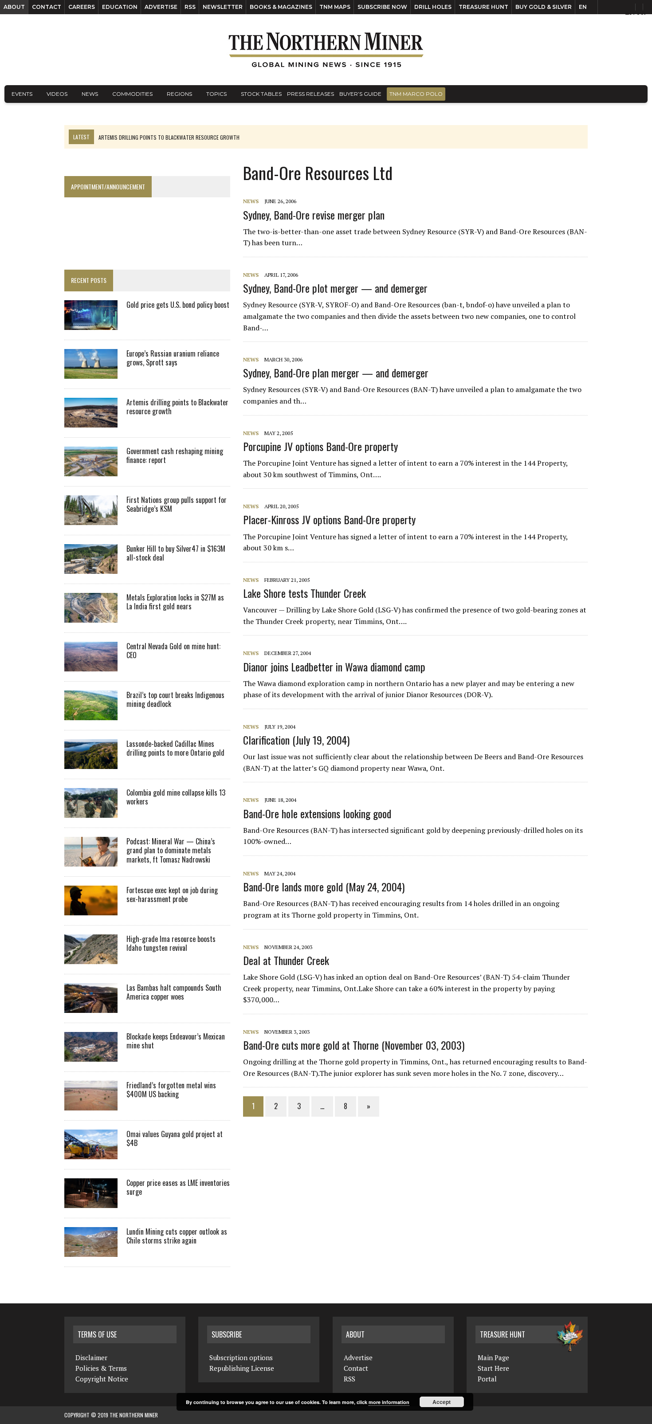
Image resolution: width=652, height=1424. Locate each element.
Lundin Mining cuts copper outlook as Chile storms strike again (176, 1236)
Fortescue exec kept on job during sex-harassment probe (172, 895)
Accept (441, 1402)
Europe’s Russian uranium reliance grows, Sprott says (172, 358)
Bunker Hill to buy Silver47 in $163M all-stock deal (175, 553)
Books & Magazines (281, 7)
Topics (216, 93)
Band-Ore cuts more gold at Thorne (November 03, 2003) (353, 1045)
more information (389, 1402)
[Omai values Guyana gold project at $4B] (91, 1153)
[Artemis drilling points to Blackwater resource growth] (91, 421)
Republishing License (241, 1368)
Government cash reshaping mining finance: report (174, 456)
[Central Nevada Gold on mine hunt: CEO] (91, 665)
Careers (81, 7)
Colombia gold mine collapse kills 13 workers (175, 797)
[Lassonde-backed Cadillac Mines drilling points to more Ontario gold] (91, 763)
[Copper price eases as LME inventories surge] (91, 1202)
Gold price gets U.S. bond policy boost (177, 304)
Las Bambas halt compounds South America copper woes (173, 992)
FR (641, 12)
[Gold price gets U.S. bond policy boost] (91, 324)
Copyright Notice (101, 1378)
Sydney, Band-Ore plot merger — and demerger (335, 288)
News (90, 93)
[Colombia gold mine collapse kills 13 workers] (91, 811)
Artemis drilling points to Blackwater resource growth (177, 407)
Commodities (132, 93)
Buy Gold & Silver (543, 7)
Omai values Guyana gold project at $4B (174, 1139)
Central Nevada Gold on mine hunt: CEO (173, 651)
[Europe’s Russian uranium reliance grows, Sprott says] (91, 372)
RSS (190, 7)
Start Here (493, 1368)
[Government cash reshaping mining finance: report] (91, 470)
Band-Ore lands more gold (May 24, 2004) (324, 886)
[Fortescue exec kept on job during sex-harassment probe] (91, 909)
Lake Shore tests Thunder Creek (304, 593)
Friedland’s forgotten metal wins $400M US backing (171, 1090)
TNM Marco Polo (416, 93)
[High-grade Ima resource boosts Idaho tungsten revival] (91, 958)
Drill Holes (433, 7)
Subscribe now (382, 7)
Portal (487, 1378)
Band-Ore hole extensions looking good (317, 813)
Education (119, 7)
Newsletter (223, 7)
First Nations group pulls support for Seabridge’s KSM (176, 504)
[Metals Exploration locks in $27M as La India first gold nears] (91, 616)
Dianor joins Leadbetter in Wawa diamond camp (334, 667)
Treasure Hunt (483, 7)
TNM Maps (334, 7)
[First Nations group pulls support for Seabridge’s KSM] (91, 519)
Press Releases (310, 93)
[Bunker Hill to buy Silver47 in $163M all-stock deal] (91, 568)
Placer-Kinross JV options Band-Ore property (329, 519)
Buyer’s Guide (360, 93)
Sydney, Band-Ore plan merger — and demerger (335, 373)
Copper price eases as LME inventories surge (178, 1187)
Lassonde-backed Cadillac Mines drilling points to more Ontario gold (175, 748)
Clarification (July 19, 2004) (296, 740)
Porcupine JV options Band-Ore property (320, 446)
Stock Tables (261, 93)
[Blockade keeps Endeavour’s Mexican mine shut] (91, 1055)
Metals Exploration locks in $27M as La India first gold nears (175, 602)
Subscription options (241, 1357)
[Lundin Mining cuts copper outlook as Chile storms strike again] (91, 1250)
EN (583, 7)
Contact (46, 7)
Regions (179, 93)
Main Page (493, 1357)
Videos (57, 93)
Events (22, 93)
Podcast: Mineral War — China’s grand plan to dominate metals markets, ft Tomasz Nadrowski (170, 850)
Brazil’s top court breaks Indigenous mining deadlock (175, 700)
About (14, 7)
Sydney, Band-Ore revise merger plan (314, 215)
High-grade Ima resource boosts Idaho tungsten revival (171, 943)
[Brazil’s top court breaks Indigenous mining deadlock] (91, 714)
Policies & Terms (101, 1368)
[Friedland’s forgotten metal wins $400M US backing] (91, 1104)
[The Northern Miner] (326, 50)
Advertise (161, 7)
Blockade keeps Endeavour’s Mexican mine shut (175, 1041)
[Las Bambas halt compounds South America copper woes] (91, 1007)
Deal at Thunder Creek (286, 960)
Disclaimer (91, 1357)
